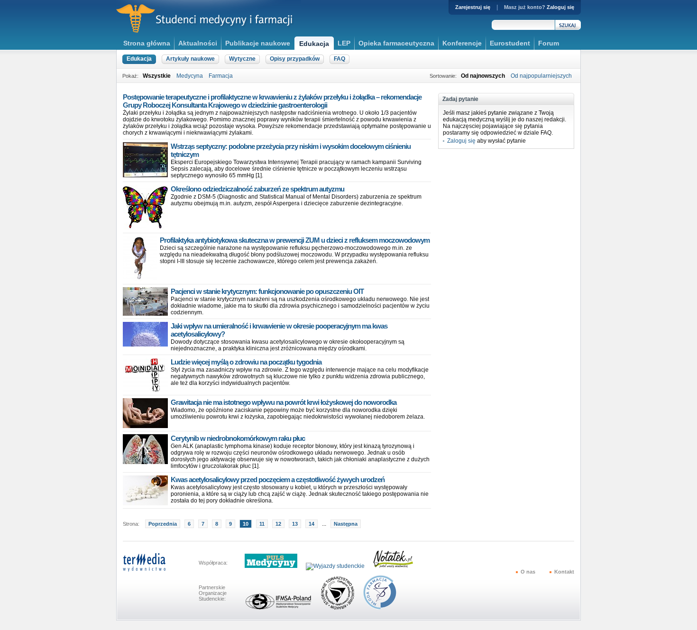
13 (295, 524)
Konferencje (462, 43)
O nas (528, 572)
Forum (548, 43)
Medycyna (189, 76)
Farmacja (221, 76)
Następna (346, 524)
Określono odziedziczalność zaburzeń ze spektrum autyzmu (257, 189)
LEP (344, 43)
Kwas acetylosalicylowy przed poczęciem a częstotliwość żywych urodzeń (278, 479)
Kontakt (564, 572)
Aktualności (197, 43)
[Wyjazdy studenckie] (339, 566)
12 (278, 524)
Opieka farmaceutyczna (396, 43)
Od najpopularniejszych (541, 76)
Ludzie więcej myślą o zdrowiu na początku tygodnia (246, 362)
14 (311, 524)
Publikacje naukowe (257, 43)
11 (262, 524)
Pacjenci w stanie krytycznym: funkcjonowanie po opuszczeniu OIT (267, 291)
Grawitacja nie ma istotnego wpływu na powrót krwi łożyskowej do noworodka (283, 402)
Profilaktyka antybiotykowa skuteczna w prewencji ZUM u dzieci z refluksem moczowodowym (295, 240)
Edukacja (314, 43)
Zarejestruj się (472, 7)
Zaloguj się (560, 7)
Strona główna (146, 43)
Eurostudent (510, 43)
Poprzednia (162, 524)
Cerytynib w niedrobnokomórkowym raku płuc (238, 438)
